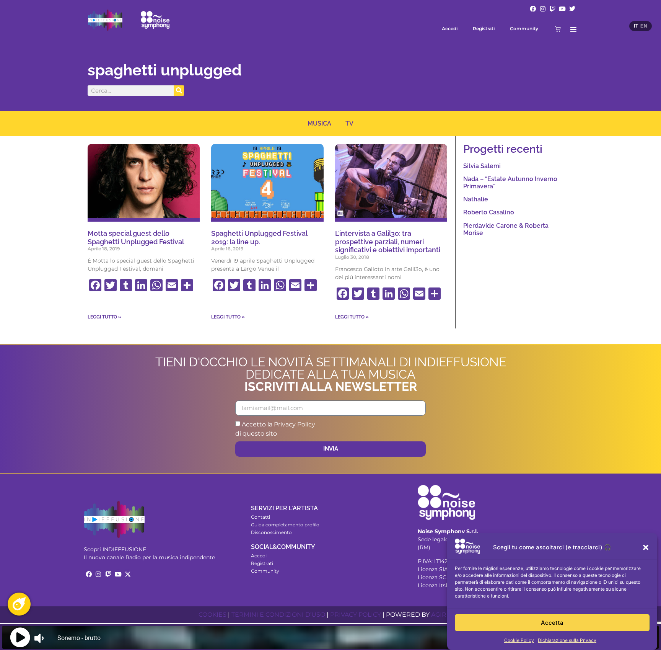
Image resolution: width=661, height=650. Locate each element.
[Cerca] (179, 90)
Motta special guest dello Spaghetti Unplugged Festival (136, 237)
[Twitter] (572, 9)
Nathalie (475, 199)
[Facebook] (533, 9)
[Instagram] (543, 9)
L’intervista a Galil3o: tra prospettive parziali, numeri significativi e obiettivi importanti (387, 241)
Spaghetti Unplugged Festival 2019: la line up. (259, 237)
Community (524, 28)
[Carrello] (558, 28)
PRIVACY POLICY (355, 614)
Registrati (484, 28)
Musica (319, 123)
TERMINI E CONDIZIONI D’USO (278, 614)
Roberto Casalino (488, 212)
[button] (646, 547)
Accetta (552, 622)
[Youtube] (562, 9)
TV (349, 123)
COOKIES (212, 614)
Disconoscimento (271, 532)
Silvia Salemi (482, 166)
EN (643, 26)
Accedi (449, 28)
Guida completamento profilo (285, 525)
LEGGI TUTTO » (104, 317)
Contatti (260, 517)
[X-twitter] (128, 574)
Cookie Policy (519, 640)
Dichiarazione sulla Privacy (567, 640)
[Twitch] (553, 9)
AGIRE (441, 614)
